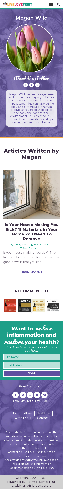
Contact (43, 418)
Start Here (44, 413)
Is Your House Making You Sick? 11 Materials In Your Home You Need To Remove (31, 231)
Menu (51, 4)
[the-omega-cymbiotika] (24, 301)
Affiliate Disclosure (39, 485)
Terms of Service (37, 481)
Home (16, 413)
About (28, 413)
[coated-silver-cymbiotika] (53, 301)
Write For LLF (24, 418)
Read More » (31, 271)
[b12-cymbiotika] (10, 301)
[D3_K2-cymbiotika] (39, 301)
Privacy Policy (16, 481)
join (31, 373)
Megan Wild (31, 18)
